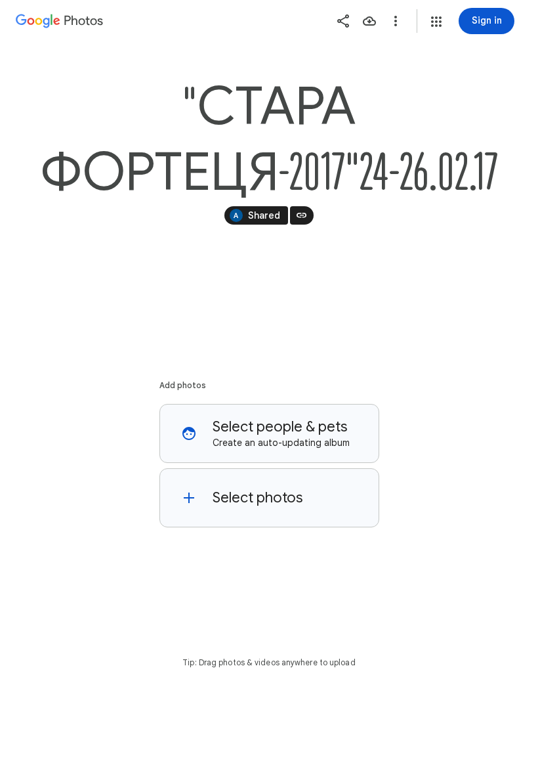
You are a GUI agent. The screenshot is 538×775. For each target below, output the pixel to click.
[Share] (343, 21)
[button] (436, 22)
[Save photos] (369, 21)
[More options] (396, 21)
